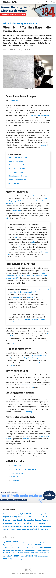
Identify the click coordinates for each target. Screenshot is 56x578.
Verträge (37, 529)
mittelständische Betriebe (40, 115)
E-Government (33, 517)
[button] (44, 2)
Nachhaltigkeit (19, 526)
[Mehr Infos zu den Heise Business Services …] (28, 496)
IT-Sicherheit (15, 480)
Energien (41, 517)
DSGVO (20, 517)
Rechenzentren (45, 526)
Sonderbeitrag (27, 412)
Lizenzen (47, 523)
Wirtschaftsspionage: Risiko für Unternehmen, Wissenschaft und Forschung (27, 200)
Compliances (34, 514)
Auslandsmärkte (29, 542)
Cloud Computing (39, 542)
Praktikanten (16, 211)
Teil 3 (33, 242)
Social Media (6, 529)
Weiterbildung (44, 529)
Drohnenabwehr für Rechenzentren (23, 469)
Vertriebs (26, 439)
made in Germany (39, 145)
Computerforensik (26, 385)
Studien (15, 555)
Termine (22, 556)
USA (30, 216)
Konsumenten (35, 523)
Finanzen (15, 548)
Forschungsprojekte (23, 548)
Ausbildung (21, 542)
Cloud (28, 514)
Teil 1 (7, 218)
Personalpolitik (23, 553)
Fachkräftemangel (7, 548)
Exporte (42, 545)
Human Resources (42, 520)
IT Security (25, 523)
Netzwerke (28, 526)
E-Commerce (25, 517)
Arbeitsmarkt (12, 541)
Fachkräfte (46, 517)
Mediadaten (40, 574)
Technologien (30, 529)
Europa (37, 544)
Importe (31, 548)
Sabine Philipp (14, 100)
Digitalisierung (10, 516)
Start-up (19, 529)
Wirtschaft (7, 559)
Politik (31, 553)
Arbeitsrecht (7, 514)
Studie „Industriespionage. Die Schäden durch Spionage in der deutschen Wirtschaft (27, 275)
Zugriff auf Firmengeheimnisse (35, 358)
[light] (36, 2)
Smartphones (44, 553)
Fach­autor (30, 297)
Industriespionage (17, 473)
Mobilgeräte (44, 550)
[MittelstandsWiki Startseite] (8, 2)
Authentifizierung (15, 514)
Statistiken (7, 556)
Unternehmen (31, 556)
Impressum (33, 574)
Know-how (6, 550)
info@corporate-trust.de (24, 319)
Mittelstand (36, 550)
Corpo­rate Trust (16, 297)
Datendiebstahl (16, 465)
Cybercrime (44, 514)
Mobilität (5, 553)
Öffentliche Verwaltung (17, 559)
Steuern (24, 529)
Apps (4, 542)
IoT (18, 524)
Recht (37, 553)
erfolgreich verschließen (33, 363)
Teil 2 (16, 237)
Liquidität (41, 524)
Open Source (36, 526)
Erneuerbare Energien (27, 545)
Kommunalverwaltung (17, 550)
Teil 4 (20, 247)
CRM (39, 514)
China (35, 196)
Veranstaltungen (43, 556)
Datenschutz (47, 542)
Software (13, 529)
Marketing (11, 526)
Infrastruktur (10, 523)
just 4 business (17, 574)
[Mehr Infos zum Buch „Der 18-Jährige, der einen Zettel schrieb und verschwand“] (28, 10)
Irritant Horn (14, 477)
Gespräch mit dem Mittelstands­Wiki (22, 292)
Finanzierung (9, 520)
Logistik (5, 526)
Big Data (23, 514)
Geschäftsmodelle (25, 520)
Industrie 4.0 (37, 548)
